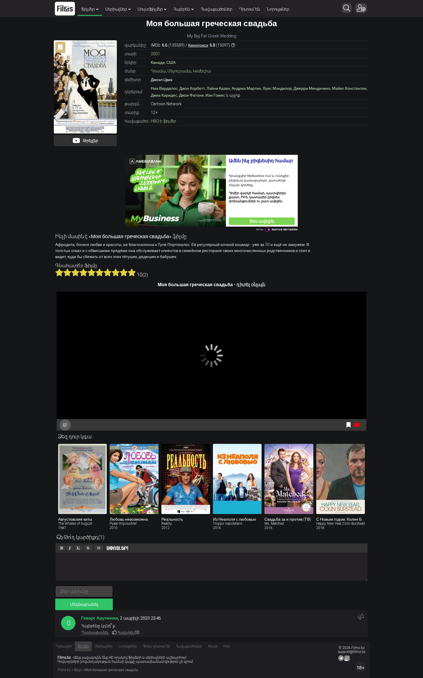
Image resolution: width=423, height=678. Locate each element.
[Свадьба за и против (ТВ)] (288, 479)
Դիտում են (249, 9)
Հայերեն (181, 9)
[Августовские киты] (82, 479)
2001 (155, 53)
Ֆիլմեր (88, 9)
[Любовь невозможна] (134, 479)
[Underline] (78, 548)
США (171, 62)
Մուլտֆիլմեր (150, 9)
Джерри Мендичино (312, 88)
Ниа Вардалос (164, 88)
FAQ (226, 646)
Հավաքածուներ (216, 9)
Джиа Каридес (164, 95)
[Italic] (70, 548)
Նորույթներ (278, 9)
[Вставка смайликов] (99, 548)
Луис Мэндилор (277, 88)
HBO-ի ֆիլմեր (163, 121)
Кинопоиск (198, 45)
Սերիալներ (116, 9)
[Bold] (61, 548)
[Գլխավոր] (65, 8)
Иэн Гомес (215, 95)
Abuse (213, 646)
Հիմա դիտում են (156, 646)
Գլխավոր (64, 646)
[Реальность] (185, 479)
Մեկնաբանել (84, 604)
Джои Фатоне (191, 95)
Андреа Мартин (246, 88)
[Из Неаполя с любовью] (237, 479)
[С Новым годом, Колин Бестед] (340, 479)
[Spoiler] (117, 548)
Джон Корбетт (192, 88)
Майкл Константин (349, 88)
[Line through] (88, 548)
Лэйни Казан (218, 88)
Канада (158, 62)
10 (132, 272)
